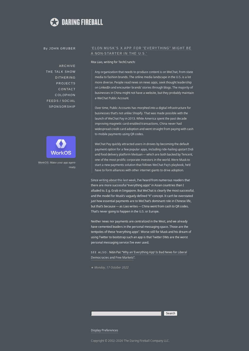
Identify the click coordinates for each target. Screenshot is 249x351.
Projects (66, 83)
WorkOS (43, 162)
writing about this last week (117, 180)
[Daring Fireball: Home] (76, 28)
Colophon (65, 95)
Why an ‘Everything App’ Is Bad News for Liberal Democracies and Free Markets (139, 255)
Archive (67, 66)
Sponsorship (62, 106)
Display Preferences (104, 330)
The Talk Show (61, 71)
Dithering (65, 77)
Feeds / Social (61, 101)
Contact (67, 89)
